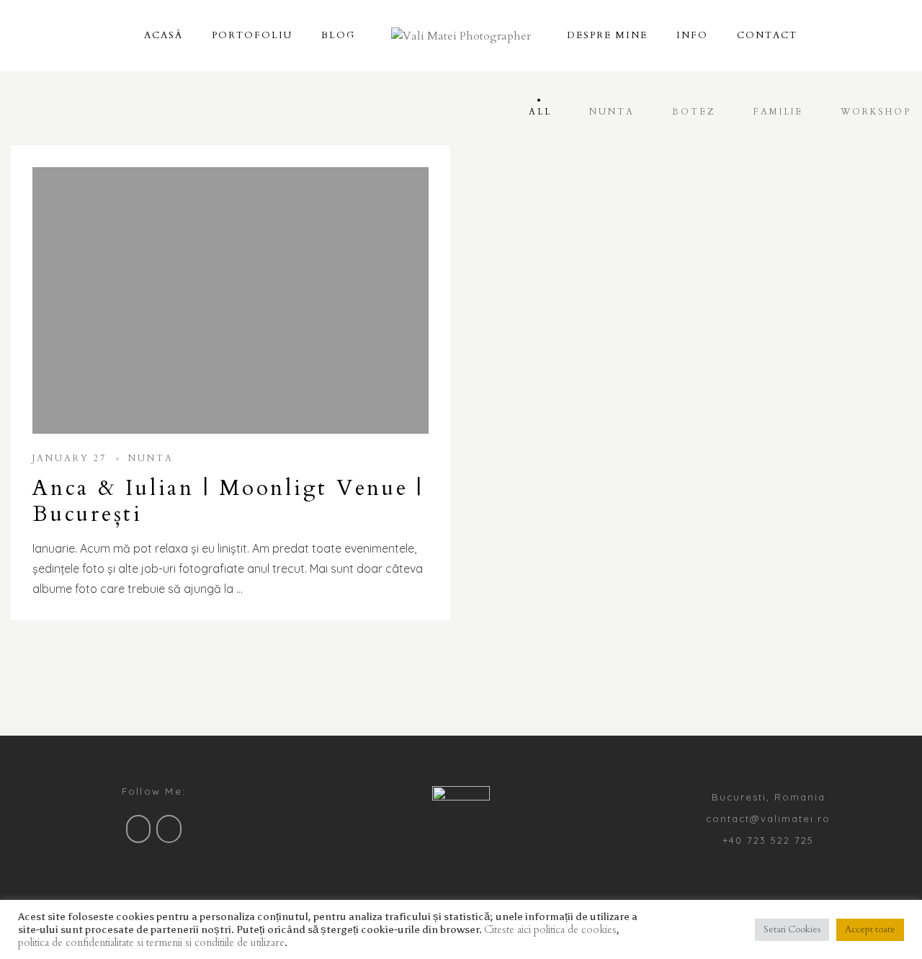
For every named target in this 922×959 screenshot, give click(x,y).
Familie (778, 111)
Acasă (163, 35)
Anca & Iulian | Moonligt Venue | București (228, 501)
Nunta (612, 111)
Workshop (876, 111)
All (540, 111)
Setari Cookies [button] (792, 929)
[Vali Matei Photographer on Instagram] (169, 829)
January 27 (69, 458)
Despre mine (607, 35)
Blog (338, 35)
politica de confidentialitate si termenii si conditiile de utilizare (151, 942)
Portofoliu (252, 35)
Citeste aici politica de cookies (550, 929)
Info (692, 35)
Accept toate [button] (870, 929)
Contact (767, 35)
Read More (231, 300)
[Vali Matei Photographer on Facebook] (138, 829)
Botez (694, 111)
